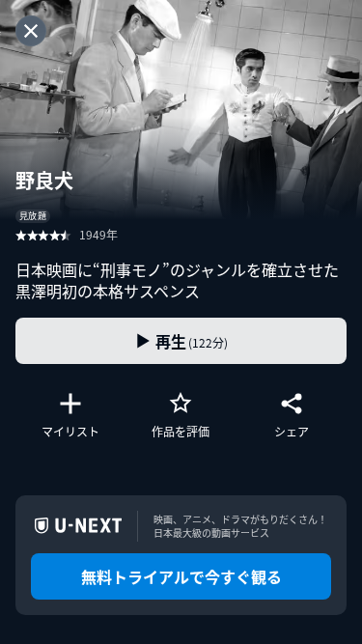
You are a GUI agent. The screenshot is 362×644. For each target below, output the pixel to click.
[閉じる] (30, 30)
